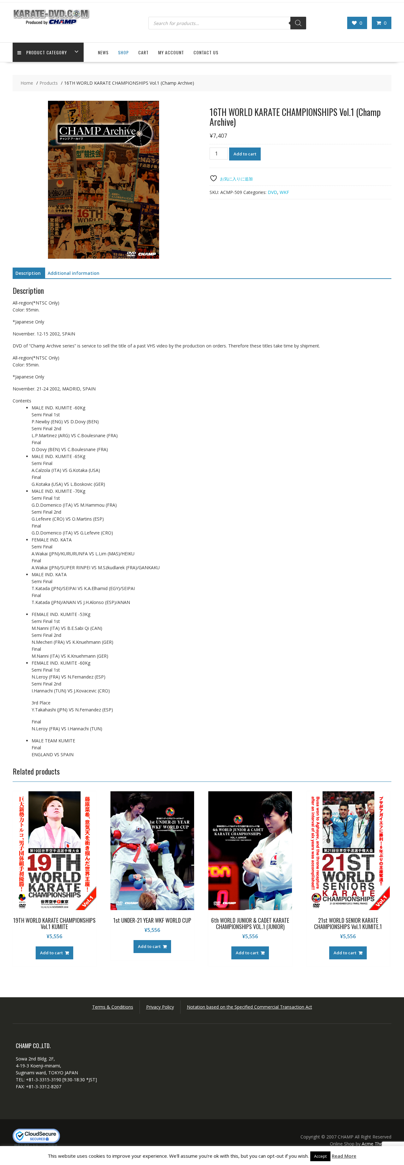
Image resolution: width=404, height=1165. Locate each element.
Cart (143, 52)
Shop (123, 52)
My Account (171, 52)
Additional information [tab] (73, 273)
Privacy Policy (160, 1007)
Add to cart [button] (51, 953)
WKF (284, 192)
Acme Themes (376, 1144)
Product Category (46, 52)
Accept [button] (320, 1156)
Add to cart (245, 154)
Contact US (205, 52)
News (103, 52)
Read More (344, 1156)
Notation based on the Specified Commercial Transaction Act (249, 1007)
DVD (272, 192)
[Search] (298, 23)
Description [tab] (28, 273)
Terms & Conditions (112, 1007)
